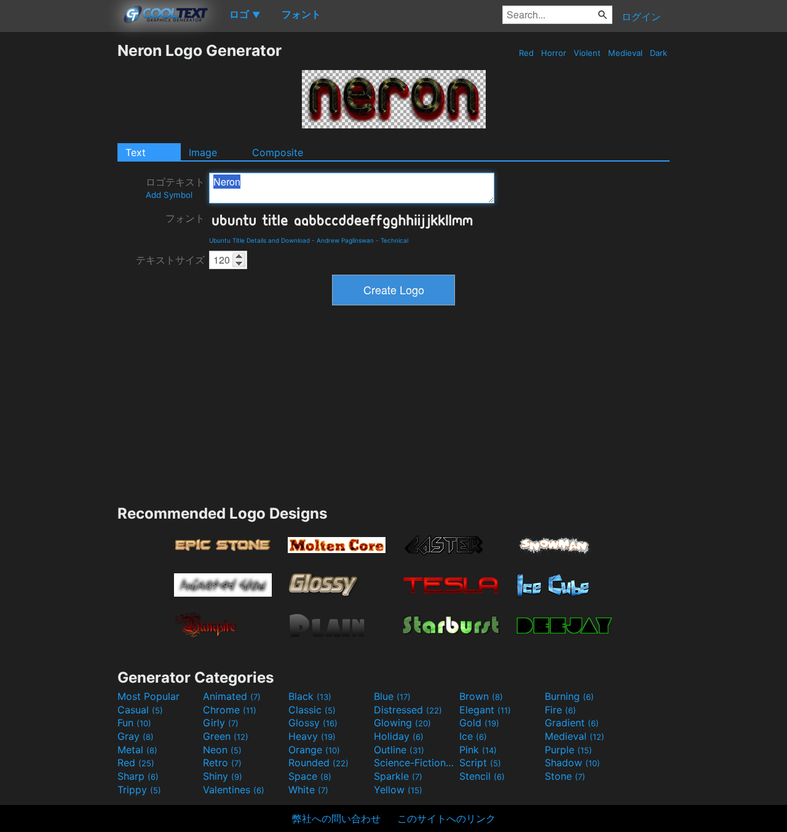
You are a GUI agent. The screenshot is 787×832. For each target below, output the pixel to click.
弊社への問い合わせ (336, 818)
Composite (277, 152)
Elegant (485, 710)
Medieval (625, 53)
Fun (134, 722)
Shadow (572, 762)
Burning (569, 696)
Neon (222, 750)
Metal (137, 750)
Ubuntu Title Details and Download (259, 240)
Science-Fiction (415, 762)
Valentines (233, 789)
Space (309, 776)
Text (135, 152)
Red (526, 53)
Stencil (482, 776)
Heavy (312, 736)
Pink (478, 750)
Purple (568, 750)
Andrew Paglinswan (345, 240)
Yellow (398, 789)
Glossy (313, 722)
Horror (554, 53)
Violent (587, 53)
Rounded (318, 762)
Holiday (399, 736)
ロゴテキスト (175, 188)
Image (203, 152)
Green (225, 736)
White (308, 789)
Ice (473, 736)
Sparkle (398, 776)
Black (309, 696)
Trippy (139, 789)
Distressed (408, 710)
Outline (399, 750)
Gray (135, 736)
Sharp (138, 776)
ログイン (641, 16)
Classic (312, 710)
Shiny (222, 776)
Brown (481, 696)
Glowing (402, 722)
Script (480, 762)
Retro (222, 762)
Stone (565, 776)
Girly (221, 722)
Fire (560, 710)
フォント (185, 218)
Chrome (229, 710)
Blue (392, 696)
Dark (658, 53)
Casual (140, 710)
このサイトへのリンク (446, 818)
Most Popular (148, 696)
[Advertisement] (58, 225)
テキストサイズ (170, 260)
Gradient (572, 722)
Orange (314, 750)
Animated (232, 696)
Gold (479, 722)
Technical (394, 240)
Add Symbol (169, 195)
